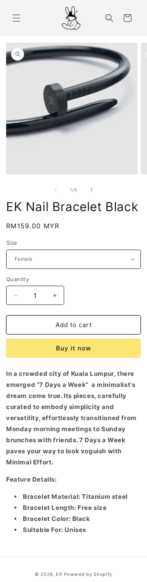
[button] (16, 18)
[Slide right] (91, 190)
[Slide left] (56, 190)
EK (59, 574)
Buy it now (73, 348)
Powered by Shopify (88, 574)
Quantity (17, 279)
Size (12, 242)
